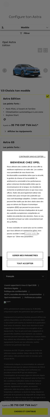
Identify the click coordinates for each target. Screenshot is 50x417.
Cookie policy (31, 233)
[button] (32, 157)
